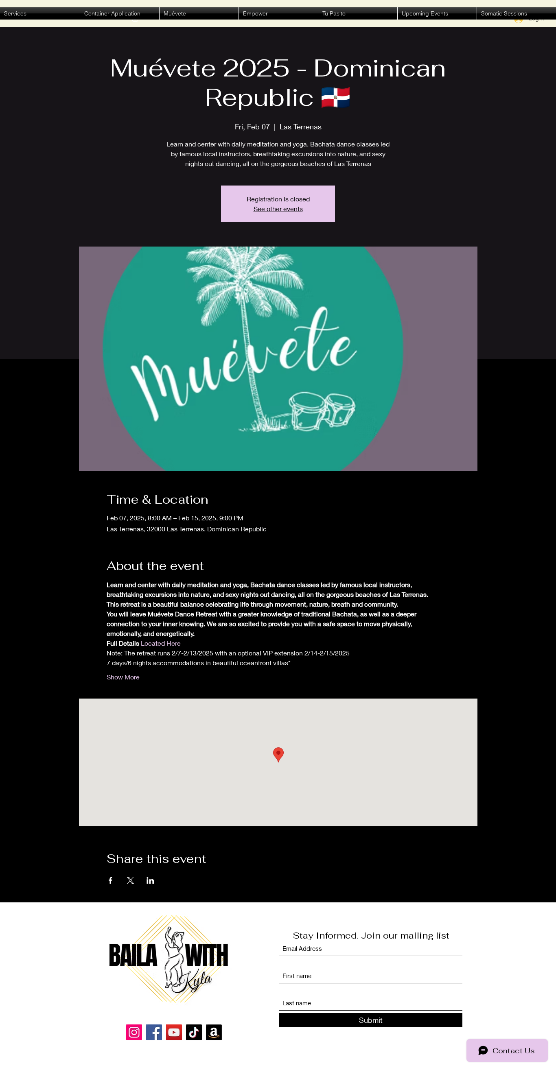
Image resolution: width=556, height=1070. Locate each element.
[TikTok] (194, 1032)
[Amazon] (214, 1032)
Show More (123, 677)
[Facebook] (154, 1032)
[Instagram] (134, 1032)
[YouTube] (174, 1032)
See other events (278, 208)
